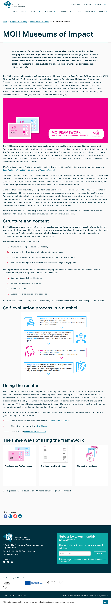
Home (5, 21)
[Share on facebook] (5, 516)
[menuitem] (18, 11)
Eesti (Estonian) (10, 170)
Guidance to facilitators (59, 421)
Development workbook (35, 431)
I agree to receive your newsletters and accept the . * (83, 560)
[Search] (105, 5)
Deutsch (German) (26, 170)
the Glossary (43, 426)
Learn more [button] (69, 602)
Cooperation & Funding (18, 21)
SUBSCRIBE (100, 553)
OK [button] (105, 602)
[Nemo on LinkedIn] (8, 562)
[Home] (14, 4)
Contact (5, 595)
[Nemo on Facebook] (4, 562)
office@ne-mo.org (11, 554)
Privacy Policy (21, 595)
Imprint (12, 595)
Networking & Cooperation (39, 21)
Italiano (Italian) (47, 170)
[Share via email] (20, 516)
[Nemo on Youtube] (12, 562)
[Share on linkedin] (10, 516)
